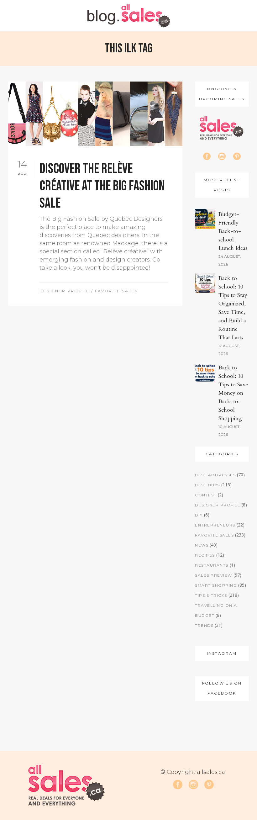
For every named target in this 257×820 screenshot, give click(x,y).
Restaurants (211, 565)
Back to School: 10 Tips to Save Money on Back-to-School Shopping (233, 393)
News (201, 545)
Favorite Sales (116, 290)
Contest (206, 495)
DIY (199, 515)
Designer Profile (64, 290)
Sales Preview (213, 575)
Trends (204, 625)
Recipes (205, 555)
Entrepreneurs (215, 525)
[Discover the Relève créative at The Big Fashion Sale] (95, 114)
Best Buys (207, 485)
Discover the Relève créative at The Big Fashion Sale (102, 186)
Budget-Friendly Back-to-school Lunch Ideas (232, 231)
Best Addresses (215, 475)
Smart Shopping (216, 585)
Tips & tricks (211, 595)
